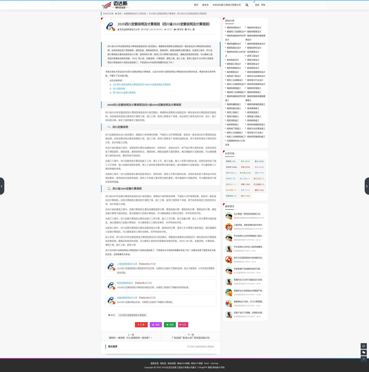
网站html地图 (183, 363)
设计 (245, 161)
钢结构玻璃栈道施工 (256, 104)
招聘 (245, 184)
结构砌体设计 (253, 67)
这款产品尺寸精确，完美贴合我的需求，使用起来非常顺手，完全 (263, 312)
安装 (259, 173)
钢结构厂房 (232, 178)
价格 (245, 167)
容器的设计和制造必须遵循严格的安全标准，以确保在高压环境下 (263, 290)
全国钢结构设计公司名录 (135, 13)
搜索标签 (155, 363)
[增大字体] (193, 29)
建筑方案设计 (253, 59)
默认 (190, 29)
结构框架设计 (233, 72)
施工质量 (232, 190)
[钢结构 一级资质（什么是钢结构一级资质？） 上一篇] (2, 186)
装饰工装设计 (253, 55)
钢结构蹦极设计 (234, 43)
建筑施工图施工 (254, 116)
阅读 (171, 324)
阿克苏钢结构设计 (125, 283)
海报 (157, 324)
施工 (259, 161)
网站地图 (172, 363)
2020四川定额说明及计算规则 (132, 315)
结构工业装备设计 (235, 80)
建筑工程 (232, 173)
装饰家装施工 (253, 112)
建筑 (259, 190)
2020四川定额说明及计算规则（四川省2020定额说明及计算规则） (178, 13)
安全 (259, 167)
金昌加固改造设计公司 (127, 297)
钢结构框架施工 (254, 92)
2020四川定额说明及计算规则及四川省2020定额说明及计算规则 (142, 84)
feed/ (206, 363)
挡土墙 (245, 173)
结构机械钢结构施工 (256, 124)
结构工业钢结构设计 (236, 84)
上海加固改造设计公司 (127, 264)
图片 (245, 196)
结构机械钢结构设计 (256, 72)
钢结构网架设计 (234, 27)
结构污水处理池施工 (256, 128)
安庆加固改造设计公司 (129, 29)
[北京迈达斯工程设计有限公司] (115, 4)
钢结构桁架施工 (254, 88)
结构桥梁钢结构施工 (256, 136)
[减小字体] (186, 29)
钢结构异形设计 (254, 47)
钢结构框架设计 (254, 31)
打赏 (142, 324)
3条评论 (179, 29)
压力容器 (260, 184)
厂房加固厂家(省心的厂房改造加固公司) (191, 337)
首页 (196, 4)
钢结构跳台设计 (234, 47)
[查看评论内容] (228, 215)
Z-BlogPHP (202, 367)
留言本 (205, 4)
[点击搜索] (247, 5)
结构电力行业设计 (255, 80)
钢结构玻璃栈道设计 (256, 43)
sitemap (214, 363)
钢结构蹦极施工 (234, 104)
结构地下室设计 (234, 76)
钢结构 (232, 161)
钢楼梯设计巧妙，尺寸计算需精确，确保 (252, 301)
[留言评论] (364, 346)
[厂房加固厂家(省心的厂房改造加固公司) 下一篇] (367, 186)
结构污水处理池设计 (256, 76)
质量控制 (232, 196)
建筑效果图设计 (234, 67)
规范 (245, 190)
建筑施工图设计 (234, 63)
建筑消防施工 (233, 120)
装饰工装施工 (233, 112)
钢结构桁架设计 (254, 27)
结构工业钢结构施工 (236, 136)
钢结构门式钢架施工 (236, 92)
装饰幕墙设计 (253, 51)
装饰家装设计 (233, 59)
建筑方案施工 (233, 116)
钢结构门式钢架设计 (236, 31)
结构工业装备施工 (235, 132)
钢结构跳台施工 (234, 108)
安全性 (231, 167)
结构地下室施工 (234, 128)
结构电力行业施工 (255, 132)
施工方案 (246, 178)
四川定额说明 (119, 88)
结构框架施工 (233, 124)
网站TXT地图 (197, 363)
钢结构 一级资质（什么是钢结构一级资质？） (131, 337)
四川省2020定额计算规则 (124, 92)
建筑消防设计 (253, 63)
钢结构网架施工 (234, 88)
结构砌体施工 (253, 120)
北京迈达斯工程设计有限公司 (227, 4)
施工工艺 (260, 178)
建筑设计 (232, 184)
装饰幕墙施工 (253, 108)
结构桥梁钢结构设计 (256, 84)
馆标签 (163, 363)
